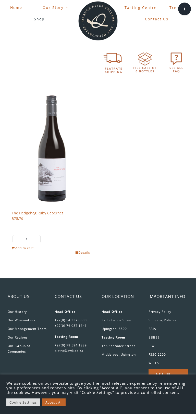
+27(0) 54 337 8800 (71, 320)
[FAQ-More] (176, 52)
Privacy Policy (160, 311)
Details (84, 252)
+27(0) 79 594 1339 (71, 345)
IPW (152, 346)
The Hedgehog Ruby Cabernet (37, 213)
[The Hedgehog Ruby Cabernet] (51, 148)
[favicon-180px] (98, 3)
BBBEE (154, 337)
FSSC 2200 (157, 354)
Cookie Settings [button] (23, 402)
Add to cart (24, 248)
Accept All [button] (54, 402)
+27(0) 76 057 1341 (71, 326)
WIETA (154, 363)
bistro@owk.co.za (69, 350)
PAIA (152, 329)
